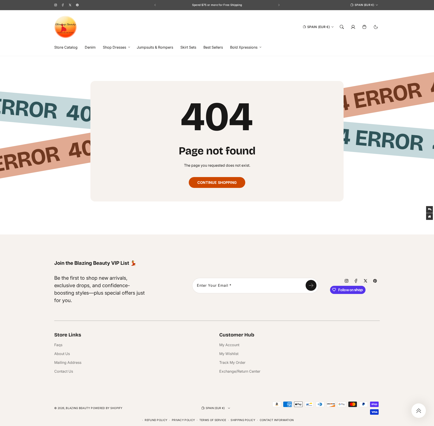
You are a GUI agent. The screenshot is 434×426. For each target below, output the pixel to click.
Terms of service (212, 420)
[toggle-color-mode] (376, 27)
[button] (115, 47)
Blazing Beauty (78, 408)
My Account (229, 345)
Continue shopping (217, 182)
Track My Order (232, 362)
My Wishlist (228, 353)
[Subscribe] (311, 285)
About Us (62, 353)
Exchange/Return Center (239, 371)
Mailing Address (67, 362)
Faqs (58, 345)
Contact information (277, 420)
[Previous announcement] (155, 5)
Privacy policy (183, 420)
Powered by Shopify (106, 408)
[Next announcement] (279, 5)
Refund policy (156, 420)
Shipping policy (243, 420)
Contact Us (63, 371)
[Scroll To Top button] (418, 410)
